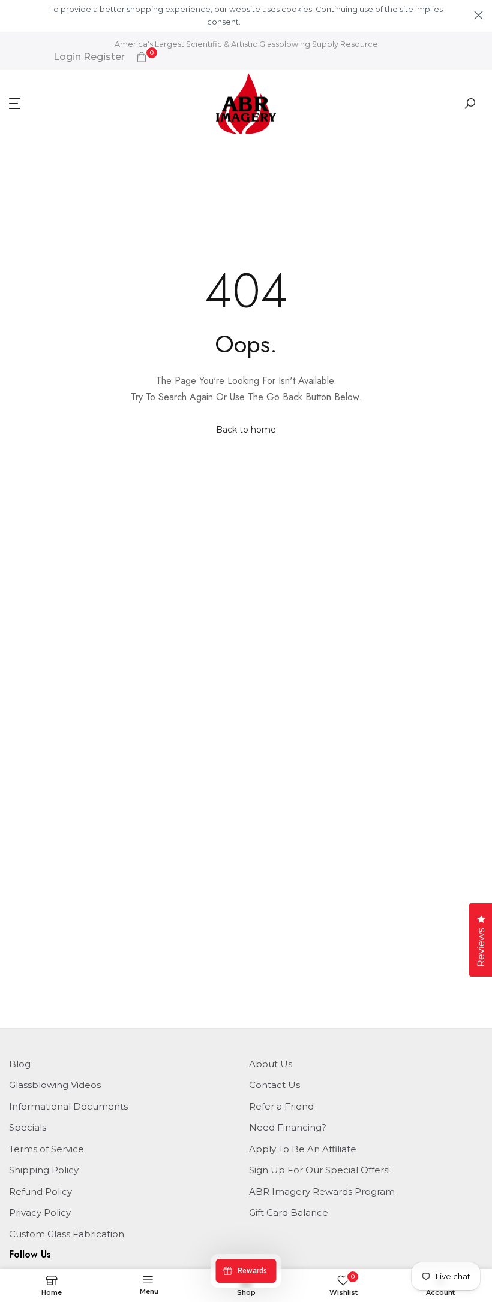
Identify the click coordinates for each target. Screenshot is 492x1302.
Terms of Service (46, 1149)
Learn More (263, 21)
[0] (141, 57)
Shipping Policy (44, 1170)
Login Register (89, 57)
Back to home (246, 429)
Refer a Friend (281, 1106)
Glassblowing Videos (55, 1084)
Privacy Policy (40, 1212)
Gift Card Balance (288, 1212)
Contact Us (274, 1084)
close (13, 15)
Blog (20, 1064)
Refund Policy (40, 1191)
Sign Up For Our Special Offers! (319, 1170)
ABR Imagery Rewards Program (322, 1191)
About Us (270, 1064)
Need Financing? (287, 1127)
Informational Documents (68, 1106)
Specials (27, 1127)
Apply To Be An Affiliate (302, 1149)
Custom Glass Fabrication (66, 1234)
